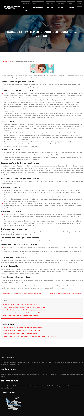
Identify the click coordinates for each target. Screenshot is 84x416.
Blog (79, 4)
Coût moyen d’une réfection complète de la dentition (66, 293)
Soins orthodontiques (38, 5)
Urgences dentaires (50, 5)
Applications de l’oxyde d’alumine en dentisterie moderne (20, 333)
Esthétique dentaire (61, 5)
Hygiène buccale (71, 5)
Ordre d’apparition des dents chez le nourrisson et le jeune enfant (22, 304)
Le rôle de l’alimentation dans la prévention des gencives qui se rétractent (24, 310)
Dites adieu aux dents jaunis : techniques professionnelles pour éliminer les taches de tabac (30, 336)
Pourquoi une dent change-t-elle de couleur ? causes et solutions (21, 293)
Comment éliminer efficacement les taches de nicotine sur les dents (23, 327)
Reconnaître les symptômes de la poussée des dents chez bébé (21, 313)
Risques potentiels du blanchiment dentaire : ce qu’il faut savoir (21, 330)
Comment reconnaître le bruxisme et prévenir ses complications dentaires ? (25, 307)
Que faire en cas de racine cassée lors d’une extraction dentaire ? (22, 315)
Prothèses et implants (25, 7)
